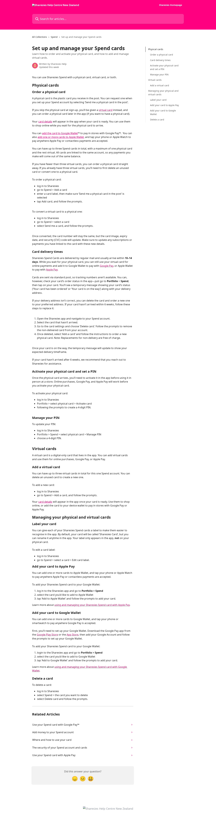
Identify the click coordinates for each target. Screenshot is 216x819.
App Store (72, 634)
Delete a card (157, 119)
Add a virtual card (159, 85)
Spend (54, 36)
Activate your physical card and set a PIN (164, 67)
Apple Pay (52, 269)
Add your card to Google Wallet (163, 112)
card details (45, 121)
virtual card (105, 110)
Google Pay (106, 266)
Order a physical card (161, 54)
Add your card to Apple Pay (164, 105)
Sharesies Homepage (170, 5)
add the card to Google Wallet (60, 133)
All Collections (39, 36)
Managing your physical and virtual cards (163, 92)
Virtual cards (155, 79)
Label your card (158, 99)
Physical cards (155, 49)
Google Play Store (47, 634)
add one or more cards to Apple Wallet (61, 137)
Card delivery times (160, 60)
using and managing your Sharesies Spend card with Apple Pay (92, 605)
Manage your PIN (159, 74)
